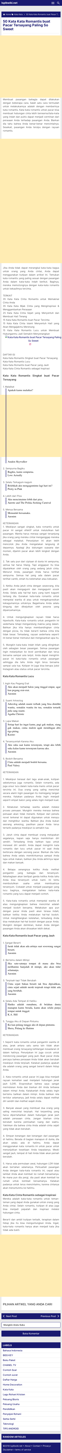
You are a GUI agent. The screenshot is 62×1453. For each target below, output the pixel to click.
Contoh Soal (10, 1370)
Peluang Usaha (11, 1404)
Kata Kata (8, 1389)
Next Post (11, 1316)
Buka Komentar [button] (31, 1333)
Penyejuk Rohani (12, 1413)
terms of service (23, 1449)
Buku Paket (9, 1360)
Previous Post (48, 1316)
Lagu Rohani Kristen (14, 1394)
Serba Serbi (9, 1418)
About (28, 1446)
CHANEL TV (9, 1365)
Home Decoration (12, 1384)
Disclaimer (8, 1449)
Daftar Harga (10, 1379)
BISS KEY (8, 1355)
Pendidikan (9, 1409)
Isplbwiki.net (9, 2)
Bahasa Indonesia (12, 1350)
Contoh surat (10, 1374)
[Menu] (53, 3)
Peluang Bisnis (11, 1399)
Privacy (46, 1446)
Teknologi (8, 1423)
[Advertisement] (31, 66)
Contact (37, 1446)
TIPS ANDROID (11, 1428)
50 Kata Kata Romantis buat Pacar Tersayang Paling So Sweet (26, 25)
